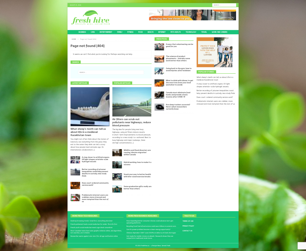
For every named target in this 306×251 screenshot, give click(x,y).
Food (140, 32)
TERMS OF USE (188, 221)
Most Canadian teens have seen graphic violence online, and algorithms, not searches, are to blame (96, 231)
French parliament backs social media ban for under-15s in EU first (94, 224)
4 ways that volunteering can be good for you (179, 45)
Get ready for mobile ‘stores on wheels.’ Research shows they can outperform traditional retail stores (149, 237)
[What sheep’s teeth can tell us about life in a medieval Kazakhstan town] (90, 106)
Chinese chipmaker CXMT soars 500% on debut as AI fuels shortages (151, 233)
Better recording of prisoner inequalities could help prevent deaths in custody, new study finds (95, 172)
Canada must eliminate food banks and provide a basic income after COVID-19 (178, 94)
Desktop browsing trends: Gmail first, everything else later (92, 221)
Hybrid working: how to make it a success (137, 163)
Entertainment (106, 32)
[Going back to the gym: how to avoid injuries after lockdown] (159, 70)
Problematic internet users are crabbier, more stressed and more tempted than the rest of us (95, 198)
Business (82, 32)
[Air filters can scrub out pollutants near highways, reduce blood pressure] (131, 101)
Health (150, 32)
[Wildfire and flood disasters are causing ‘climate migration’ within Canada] (117, 152)
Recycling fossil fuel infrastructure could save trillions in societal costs (151, 226)
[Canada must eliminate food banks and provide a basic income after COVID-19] (159, 95)
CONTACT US (187, 231)
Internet (162, 32)
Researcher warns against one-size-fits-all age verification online (94, 236)
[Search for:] (224, 5)
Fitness (130, 32)
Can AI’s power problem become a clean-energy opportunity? (148, 229)
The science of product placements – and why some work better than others (178, 58)
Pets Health (176, 32)
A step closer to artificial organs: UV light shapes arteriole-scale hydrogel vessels (96, 159)
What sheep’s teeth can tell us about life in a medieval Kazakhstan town (88, 132)
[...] (94, 150)
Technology (191, 32)
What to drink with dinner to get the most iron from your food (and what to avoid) (179, 82)
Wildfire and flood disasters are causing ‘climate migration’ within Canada (137, 152)
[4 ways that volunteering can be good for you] (159, 46)
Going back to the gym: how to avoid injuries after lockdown (178, 69)
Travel (204, 32)
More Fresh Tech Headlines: (85, 216)
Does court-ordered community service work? (95, 184)
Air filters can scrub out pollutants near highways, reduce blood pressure (131, 122)
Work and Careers (219, 32)
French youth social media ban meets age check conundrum (91, 227)
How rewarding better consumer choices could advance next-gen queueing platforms (149, 222)
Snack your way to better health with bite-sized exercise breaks (137, 175)
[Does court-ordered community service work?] (75, 185)
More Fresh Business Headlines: (142, 216)
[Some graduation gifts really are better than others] (117, 189)
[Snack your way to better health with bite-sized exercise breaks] (117, 176)
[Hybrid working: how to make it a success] (117, 164)
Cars (93, 32)
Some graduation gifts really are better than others (137, 187)
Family (119, 32)
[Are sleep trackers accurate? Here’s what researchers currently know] (159, 107)
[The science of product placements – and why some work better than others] (159, 58)
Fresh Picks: (161, 39)
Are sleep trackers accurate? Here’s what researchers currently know (178, 106)
